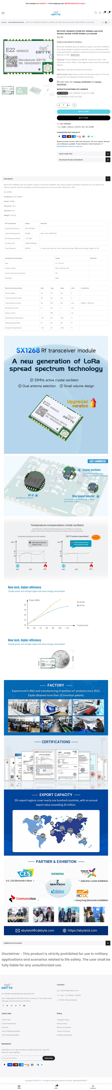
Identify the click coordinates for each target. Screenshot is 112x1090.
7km (83, 127)
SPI (87, 127)
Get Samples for (37, 3)
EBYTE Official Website (68, 1000)
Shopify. (70, 1081)
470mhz (77, 127)
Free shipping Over (67, 3)
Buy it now (83, 118)
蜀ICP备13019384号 (80, 1081)
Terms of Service (63, 1031)
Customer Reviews (9, 1023)
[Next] (51, 57)
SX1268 (91, 127)
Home (4, 22)
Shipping (60, 42)
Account (5, 1027)
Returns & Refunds (64, 1027)
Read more (75, 55)
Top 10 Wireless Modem (10, 1035)
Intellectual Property (64, 1035)
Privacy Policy (62, 1023)
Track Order (6, 1020)
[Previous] (5, 57)
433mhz (70, 127)
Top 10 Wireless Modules (11, 1031)
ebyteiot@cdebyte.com (69, 990)
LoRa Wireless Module (16, 22)
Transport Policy (63, 1020)
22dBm (64, 127)
